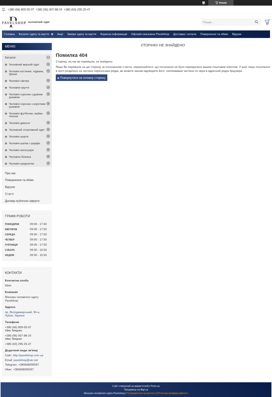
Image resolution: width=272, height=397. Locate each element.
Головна (9, 34)
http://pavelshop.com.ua (28, 355)
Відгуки (236, 34)
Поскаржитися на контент (141, 393)
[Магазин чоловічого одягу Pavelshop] (14, 21)
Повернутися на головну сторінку (83, 77)
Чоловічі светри (19, 80)
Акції (60, 34)
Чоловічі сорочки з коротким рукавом (27, 105)
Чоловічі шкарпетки (21, 163)
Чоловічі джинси (19, 123)
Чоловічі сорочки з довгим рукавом (26, 96)
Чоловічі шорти (18, 136)
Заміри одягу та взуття (81, 34)
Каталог (10, 57)
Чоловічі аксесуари (21, 150)
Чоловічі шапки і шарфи (24, 143)
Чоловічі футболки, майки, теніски (26, 115)
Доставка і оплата (184, 34)
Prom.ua (155, 386)
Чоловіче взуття (19, 87)
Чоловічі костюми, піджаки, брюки (26, 73)
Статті (9, 194)
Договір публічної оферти (22, 200)
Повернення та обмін (214, 34)
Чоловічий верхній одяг (24, 64)
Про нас (10, 173)
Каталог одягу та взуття (34, 34)
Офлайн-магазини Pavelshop (150, 34)
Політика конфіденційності (173, 393)
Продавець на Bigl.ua (136, 389)
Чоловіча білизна (20, 156)
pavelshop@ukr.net (26, 360)
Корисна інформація (113, 34)
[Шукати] (256, 22)
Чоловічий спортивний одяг (27, 129)
